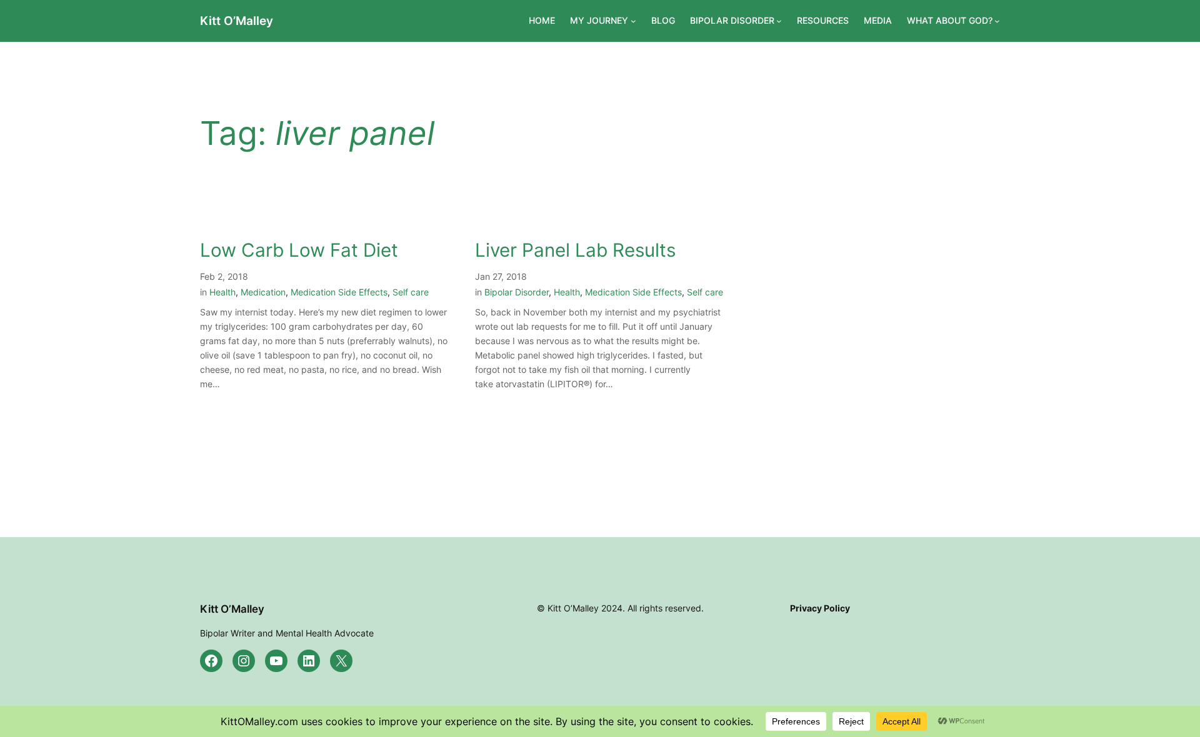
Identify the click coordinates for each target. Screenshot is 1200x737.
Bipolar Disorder (516, 292)
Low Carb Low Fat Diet (299, 250)
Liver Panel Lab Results (575, 250)
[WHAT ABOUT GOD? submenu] (997, 21)
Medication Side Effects (339, 292)
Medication (263, 292)
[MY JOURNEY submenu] (633, 21)
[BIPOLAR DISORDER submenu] (779, 21)
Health (222, 292)
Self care (410, 292)
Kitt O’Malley (236, 20)
